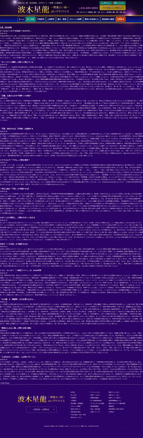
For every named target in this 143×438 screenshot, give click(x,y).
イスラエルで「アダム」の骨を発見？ (15, 160)
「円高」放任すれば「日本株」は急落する (16, 129)
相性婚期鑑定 (95, 406)
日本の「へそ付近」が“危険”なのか (14, 244)
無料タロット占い (114, 395)
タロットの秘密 (75, 19)
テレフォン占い (95, 392)
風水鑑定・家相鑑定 (77, 403)
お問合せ (120, 19)
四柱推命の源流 (108, 19)
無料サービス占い (114, 392)
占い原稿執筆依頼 (96, 400)
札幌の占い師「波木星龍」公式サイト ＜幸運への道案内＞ (41, 3)
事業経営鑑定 (95, 398)
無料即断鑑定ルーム (115, 400)
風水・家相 (61, 19)
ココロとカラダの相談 (97, 403)
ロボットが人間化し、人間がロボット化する (17, 218)
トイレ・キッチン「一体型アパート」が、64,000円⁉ (20, 270)
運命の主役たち (75, 409)
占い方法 (30, 19)
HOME (73, 392)
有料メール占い (95, 395)
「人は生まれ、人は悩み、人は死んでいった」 (18, 357)
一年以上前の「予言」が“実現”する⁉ (14, 189)
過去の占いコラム (76, 417)
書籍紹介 (111, 406)
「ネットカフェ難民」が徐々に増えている (16, 62)
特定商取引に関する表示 (116, 409)
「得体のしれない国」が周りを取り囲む (16, 328)
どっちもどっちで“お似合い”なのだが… (16, 31)
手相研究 (40, 19)
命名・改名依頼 (95, 409)
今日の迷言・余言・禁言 (78, 414)
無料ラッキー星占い (115, 398)
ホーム (21, 19)
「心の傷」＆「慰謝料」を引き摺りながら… (17, 299)
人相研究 (50, 19)
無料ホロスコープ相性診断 (117, 403)
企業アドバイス (95, 412)
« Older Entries (5, 383)
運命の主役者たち (92, 19)
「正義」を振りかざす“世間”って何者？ (16, 96)
